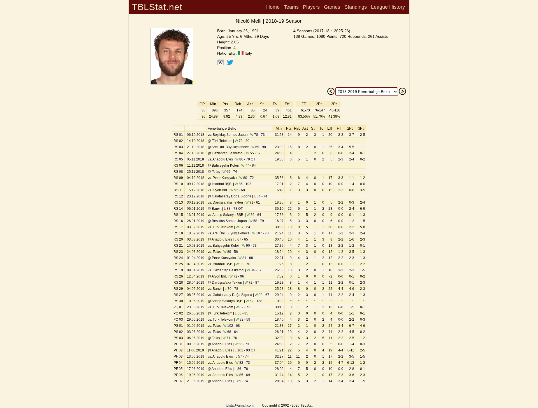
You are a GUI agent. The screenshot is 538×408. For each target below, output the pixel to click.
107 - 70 (260, 233)
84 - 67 (254, 270)
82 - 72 (243, 307)
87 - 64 (243, 227)
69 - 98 (258, 147)
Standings (355, 7)
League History (388, 7)
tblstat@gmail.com (240, 405)
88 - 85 (241, 313)
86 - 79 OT (245, 159)
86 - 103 (243, 184)
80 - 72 (246, 178)
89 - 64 (254, 215)
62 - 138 (254, 301)
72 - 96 (236, 276)
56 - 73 (242, 344)
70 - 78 (231, 289)
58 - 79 (256, 221)
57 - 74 (242, 356)
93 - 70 (243, 264)
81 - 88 (245, 258)
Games (332, 7)
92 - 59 (243, 319)
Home (273, 7)
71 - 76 (229, 338)
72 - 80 (242, 141)
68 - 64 (230, 332)
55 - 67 (253, 153)
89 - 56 (230, 252)
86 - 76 (241, 369)
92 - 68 (237, 190)
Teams (291, 7)
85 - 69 (242, 375)
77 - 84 (248, 165)
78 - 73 (257, 135)
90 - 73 (249, 246)
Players (311, 7)
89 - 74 (241, 381)
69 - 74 (229, 172)
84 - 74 (260, 196)
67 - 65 (241, 239)
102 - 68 (231, 326)
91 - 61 (252, 202)
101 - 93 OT (245, 350)
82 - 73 (242, 363)
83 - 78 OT (233, 209)
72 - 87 (252, 283)
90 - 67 (262, 295)
